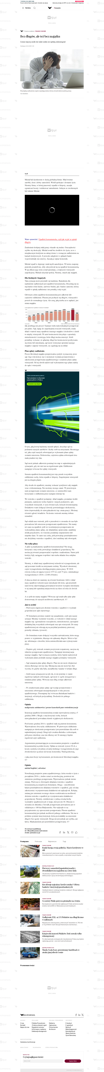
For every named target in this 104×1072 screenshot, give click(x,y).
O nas (22, 1023)
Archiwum (52, 1029)
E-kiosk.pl (69, 1023)
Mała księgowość (71, 1029)
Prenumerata (53, 1027)
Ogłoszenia (52, 1025)
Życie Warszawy (71, 1035)
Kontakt (22, 1025)
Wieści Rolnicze (70, 1033)
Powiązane (24, 841)
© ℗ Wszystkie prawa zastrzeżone (36, 831)
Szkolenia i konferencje (27, 1042)
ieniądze (57, 8)
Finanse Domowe (40, 31)
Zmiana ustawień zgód (39, 1025)
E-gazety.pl (69, 1025)
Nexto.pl (68, 1027)
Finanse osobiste (29, 31)
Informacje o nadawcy (39, 1029)
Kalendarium (37, 1047)
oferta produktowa (51, 1047)
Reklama (52, 1023)
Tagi (64, 841)
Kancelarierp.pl (70, 1031)
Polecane (38, 841)
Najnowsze (52, 841)
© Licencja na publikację (33, 829)
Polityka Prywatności (38, 1023)
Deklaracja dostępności (39, 1031)
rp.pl (26, 173)
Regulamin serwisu (38, 1027)
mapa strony (24, 1047)
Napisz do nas (24, 1027)
